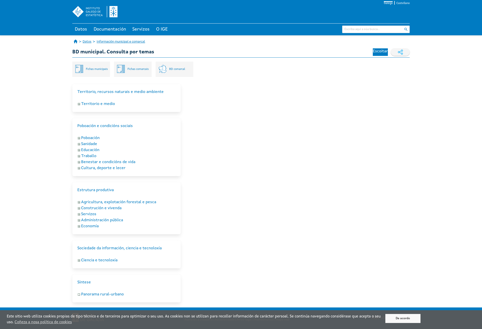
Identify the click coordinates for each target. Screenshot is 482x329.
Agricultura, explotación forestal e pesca (118, 202)
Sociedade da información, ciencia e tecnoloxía (119, 248)
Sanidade (89, 144)
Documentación (110, 29)
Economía (90, 226)
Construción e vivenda (101, 208)
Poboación (90, 138)
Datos (81, 29)
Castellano (403, 3)
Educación (90, 150)
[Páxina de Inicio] (75, 41)
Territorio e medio (98, 104)
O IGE (162, 29)
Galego (388, 3)
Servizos (141, 29)
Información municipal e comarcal (121, 41)
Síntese (84, 282)
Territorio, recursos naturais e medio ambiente (120, 92)
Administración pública (102, 220)
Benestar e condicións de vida (108, 162)
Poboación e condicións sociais (105, 126)
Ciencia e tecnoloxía (99, 260)
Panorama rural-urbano (102, 294)
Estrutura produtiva (95, 190)
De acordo (403, 318)
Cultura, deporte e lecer (103, 168)
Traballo (88, 156)
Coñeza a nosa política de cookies (43, 322)
